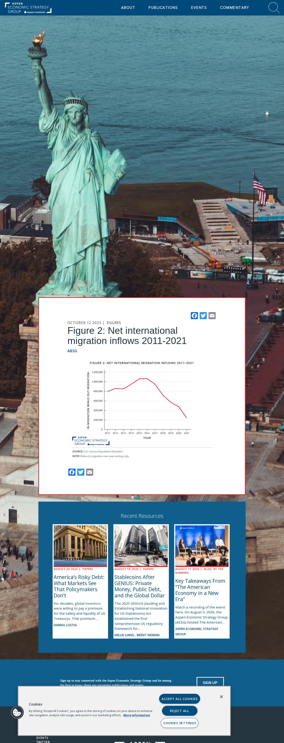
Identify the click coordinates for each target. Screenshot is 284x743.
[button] (17, 712)
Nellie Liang (124, 635)
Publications (163, 8)
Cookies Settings (179, 723)
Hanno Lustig (65, 625)
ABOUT (128, 8)
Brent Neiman (148, 635)
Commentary (234, 8)
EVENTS (199, 8)
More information (136, 715)
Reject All (179, 711)
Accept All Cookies (180, 699)
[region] (124, 711)
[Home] (37, 7)
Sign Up (210, 683)
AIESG (72, 350)
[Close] (221, 697)
